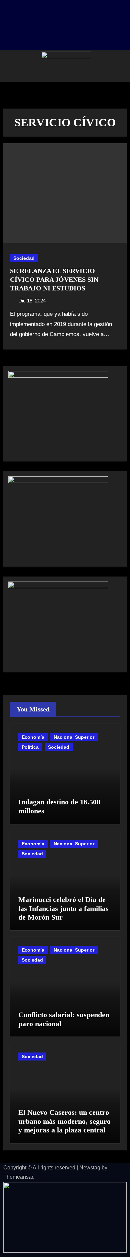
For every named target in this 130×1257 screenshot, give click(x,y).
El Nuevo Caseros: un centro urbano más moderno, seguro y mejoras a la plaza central (64, 1121)
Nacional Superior (74, 737)
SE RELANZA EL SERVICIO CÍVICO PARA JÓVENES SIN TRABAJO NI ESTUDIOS (54, 279)
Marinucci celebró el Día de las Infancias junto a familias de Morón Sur (63, 908)
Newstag (89, 1167)
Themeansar (18, 1177)
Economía (33, 737)
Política (30, 747)
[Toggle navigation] (12, 66)
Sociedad (24, 258)
